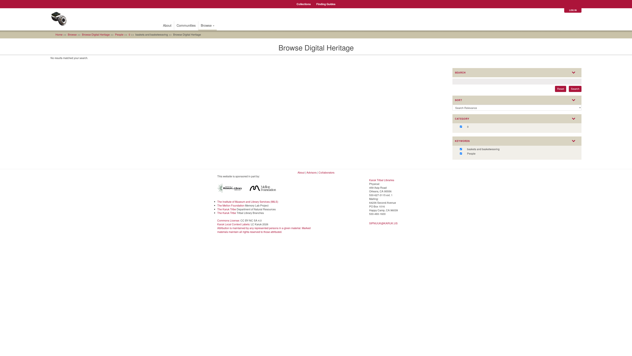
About (167, 25)
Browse (207, 25)
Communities (186, 25)
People (119, 34)
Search (575, 89)
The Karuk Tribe (226, 209)
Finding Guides (325, 4)
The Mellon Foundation (230, 205)
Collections (304, 4)
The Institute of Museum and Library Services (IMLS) (247, 202)
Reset (560, 89)
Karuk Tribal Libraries (381, 180)
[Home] (60, 19)
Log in (573, 10)
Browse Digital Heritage (96, 34)
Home (59, 34)
